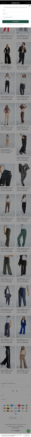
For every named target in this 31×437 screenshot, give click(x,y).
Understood (26, 435)
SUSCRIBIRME (15, 21)
